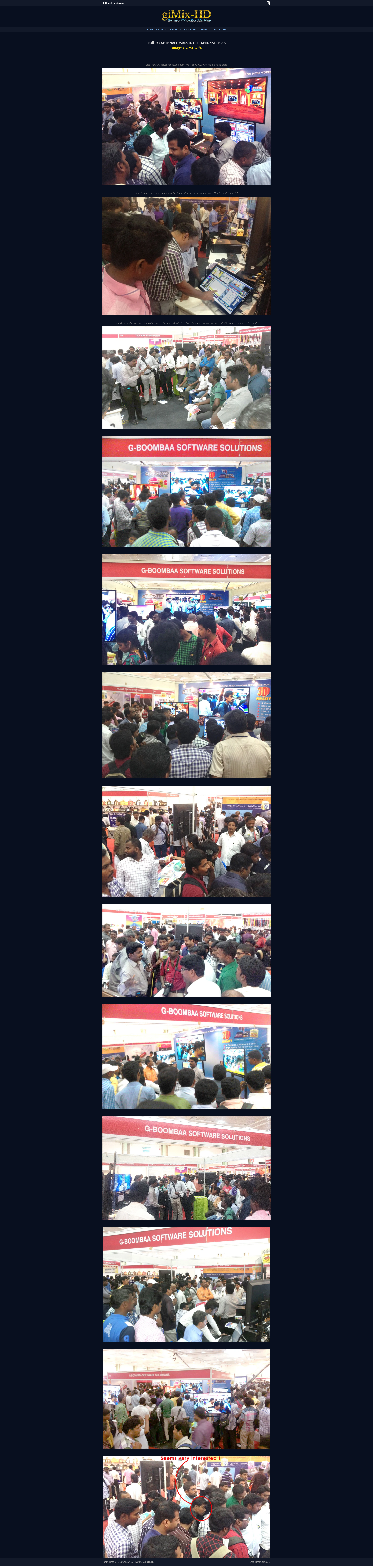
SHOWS (203, 29)
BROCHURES (190, 29)
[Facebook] (268, 3)
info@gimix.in (119, 3)
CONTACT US (219, 29)
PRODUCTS (175, 29)
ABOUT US (161, 29)
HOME (150, 29)
